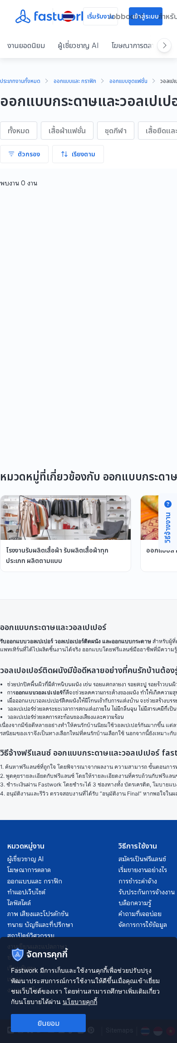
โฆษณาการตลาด (135, 45)
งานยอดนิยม (26, 45)
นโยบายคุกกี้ (80, 1001)
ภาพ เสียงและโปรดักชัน (38, 913)
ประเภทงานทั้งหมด (20, 81)
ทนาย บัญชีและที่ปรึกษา (40, 924)
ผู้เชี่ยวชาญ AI (78, 45)
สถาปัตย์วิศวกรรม (30, 935)
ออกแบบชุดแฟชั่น (128, 81)
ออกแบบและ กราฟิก (75, 81)
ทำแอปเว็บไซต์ (26, 892)
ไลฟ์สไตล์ (19, 903)
